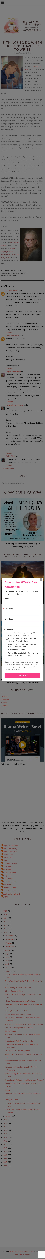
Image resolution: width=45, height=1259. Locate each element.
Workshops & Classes (16, 650)
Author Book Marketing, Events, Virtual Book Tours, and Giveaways (22, 634)
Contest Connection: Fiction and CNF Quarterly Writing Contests (22, 639)
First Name (9, 609)
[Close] (41, 579)
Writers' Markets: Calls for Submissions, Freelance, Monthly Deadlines (23, 654)
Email (7, 598)
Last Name (9, 619)
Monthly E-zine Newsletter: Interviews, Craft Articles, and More (22, 645)
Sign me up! (22, 675)
